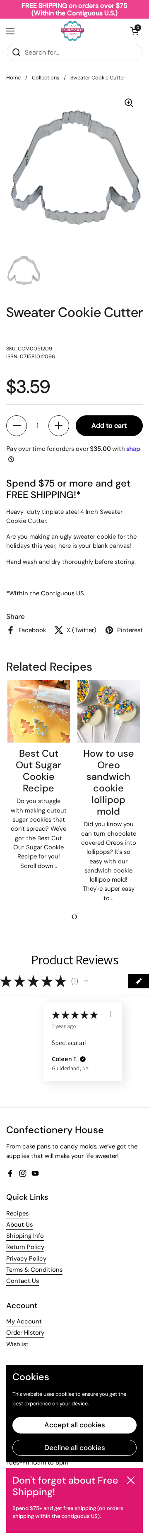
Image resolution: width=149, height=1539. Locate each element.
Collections (45, 77)
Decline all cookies (74, 1447)
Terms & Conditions (34, 1270)
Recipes (17, 1213)
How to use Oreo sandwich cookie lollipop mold (108, 782)
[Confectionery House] (72, 31)
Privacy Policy (26, 1258)
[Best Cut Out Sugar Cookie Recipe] (38, 711)
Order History (25, 1332)
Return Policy (25, 1247)
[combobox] (74, 52)
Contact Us (22, 1281)
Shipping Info (25, 1236)
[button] (134, 31)
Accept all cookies (74, 1424)
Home (13, 77)
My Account (24, 1321)
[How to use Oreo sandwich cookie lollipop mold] (108, 711)
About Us (19, 1224)
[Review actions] (110, 1014)
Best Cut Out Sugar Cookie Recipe (38, 770)
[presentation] (72, 916)
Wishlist (17, 1344)
